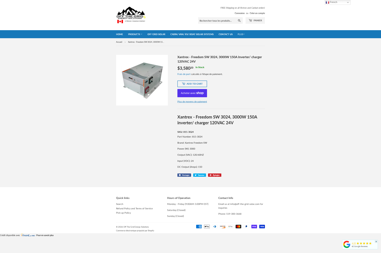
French (333, 2)
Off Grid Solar (156, 34)
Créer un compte (257, 13)
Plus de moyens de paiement (192, 101)
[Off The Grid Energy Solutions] (346, 248)
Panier (257, 20)
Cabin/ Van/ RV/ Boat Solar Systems (192, 34)
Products (134, 34)
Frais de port (183, 74)
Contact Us (226, 34)
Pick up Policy (123, 212)
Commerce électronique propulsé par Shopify (135, 230)
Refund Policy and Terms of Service (134, 208)
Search (119, 203)
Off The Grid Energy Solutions (136, 227)
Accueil (119, 42)
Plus (240, 34)
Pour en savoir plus (45, 235)
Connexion (240, 13)
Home (119, 34)
